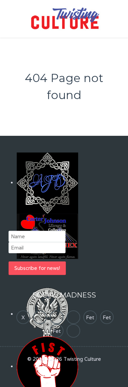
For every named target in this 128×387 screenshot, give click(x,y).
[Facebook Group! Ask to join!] (56, 317)
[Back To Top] (64, 375)
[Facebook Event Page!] (73, 317)
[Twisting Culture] (64, 18)
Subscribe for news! (37, 268)
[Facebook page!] (40, 317)
